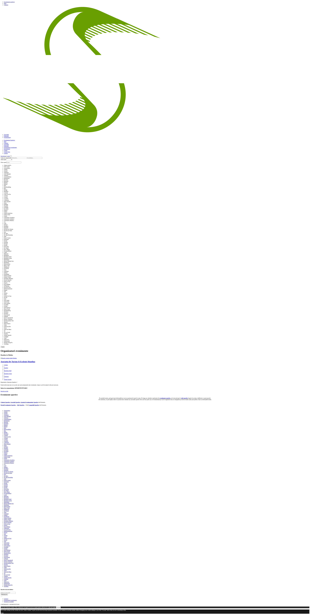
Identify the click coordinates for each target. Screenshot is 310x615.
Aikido (5, 169)
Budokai (6, 191)
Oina (5, 270)
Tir (4, 331)
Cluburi (6, 5)
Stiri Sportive (20, 405)
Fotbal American (8, 213)
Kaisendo (6, 239)
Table (5, 325)
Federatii (6, 136)
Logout (6, 153)
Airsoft (5, 171)
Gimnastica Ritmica (9, 220)
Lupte (5, 252)
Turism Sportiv (7, 335)
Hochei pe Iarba (8, 230)
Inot (5, 232)
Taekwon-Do (7, 326)
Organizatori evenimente (10, 147)
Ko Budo (6, 248)
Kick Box (6, 246)
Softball (6, 316)
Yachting (6, 344)
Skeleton (6, 312)
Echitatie (6, 207)
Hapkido (6, 227)
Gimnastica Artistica (9, 219)
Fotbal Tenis (7, 214)
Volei (5, 338)
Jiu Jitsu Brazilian (8, 235)
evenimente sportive (165, 398)
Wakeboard (7, 341)
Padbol (5, 272)
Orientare (6, 271)
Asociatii (6, 134)
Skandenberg (7, 310)
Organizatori (7, 137)
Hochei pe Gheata (8, 229)
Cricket (6, 197)
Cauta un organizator (6, 158)
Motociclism (7, 264)
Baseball (6, 181)
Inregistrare (7, 149)
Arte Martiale (7, 174)
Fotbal (5, 211)
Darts (5, 203)
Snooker (6, 313)
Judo (5, 236)
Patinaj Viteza (7, 277)
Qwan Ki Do (7, 287)
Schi (5, 299)
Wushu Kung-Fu (8, 342)
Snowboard (7, 315)
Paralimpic (6, 274)
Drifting (6, 204)
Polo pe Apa (7, 281)
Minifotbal (6, 259)
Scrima (5, 306)
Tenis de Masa (7, 329)
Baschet (6, 179)
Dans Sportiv (7, 201)
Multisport (6, 267)
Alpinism (6, 172)
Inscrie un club (4, 391)
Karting (6, 242)
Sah (5, 291)
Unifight (6, 336)
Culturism (6, 200)
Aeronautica (7, 168)
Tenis (5, 328)
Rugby (5, 290)
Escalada (6, 209)
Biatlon (6, 182)
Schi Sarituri (7, 303)
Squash (6, 322)
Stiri (5, 3)
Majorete (6, 254)
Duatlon (6, 206)
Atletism (6, 175)
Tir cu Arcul (7, 332)
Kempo (6, 243)
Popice (5, 283)
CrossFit (6, 198)
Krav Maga (7, 249)
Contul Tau (7, 152)
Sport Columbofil (8, 318)
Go (4, 222)
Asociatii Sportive (15, 402)
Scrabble (6, 304)
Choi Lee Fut (7, 194)
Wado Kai (6, 339)
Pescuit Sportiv (8, 280)
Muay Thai (7, 265)
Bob (5, 185)
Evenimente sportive (9, 2)
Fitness (5, 210)
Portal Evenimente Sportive (8, 405)
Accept (58, 607)
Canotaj (6, 193)
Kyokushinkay (7, 251)
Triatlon (6, 334)
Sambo (5, 293)
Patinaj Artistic (7, 275)
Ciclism (6, 195)
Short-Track (7, 309)
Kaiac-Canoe (7, 238)
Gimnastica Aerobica (9, 217)
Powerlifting (7, 284)
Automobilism (7, 177)
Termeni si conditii (9, 601)
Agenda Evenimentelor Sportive (29, 402)
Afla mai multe (52, 607)
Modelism (6, 262)
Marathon (6, 255)
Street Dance (7, 323)
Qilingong (6, 286)
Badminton (7, 178)
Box (5, 188)
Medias (15, 358)
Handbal (6, 226)
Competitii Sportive (33, 405)
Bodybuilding (7, 187)
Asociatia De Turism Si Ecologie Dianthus (18, 362)
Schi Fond (6, 302)
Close (2, 613)
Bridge (5, 190)
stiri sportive (184, 398)
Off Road (6, 268)
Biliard (5, 184)
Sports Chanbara (8, 319)
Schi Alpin (6, 300)
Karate (5, 241)
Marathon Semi (8, 258)
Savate (5, 297)
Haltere (6, 225)
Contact (6, 599)
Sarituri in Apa (7, 296)
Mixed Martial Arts (9, 261)
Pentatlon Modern (8, 278)
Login (5, 150)
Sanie (5, 294)
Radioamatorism (8, 288)
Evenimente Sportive (9, 140)
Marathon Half (7, 256)
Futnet (5, 216)
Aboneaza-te (4, 594)
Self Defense (7, 307)
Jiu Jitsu (6, 233)
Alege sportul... (8, 165)
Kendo (5, 245)
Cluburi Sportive (5, 402)
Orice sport (7, 166)
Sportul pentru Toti (8, 320)
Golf (5, 223)
